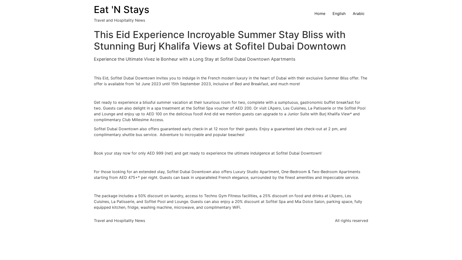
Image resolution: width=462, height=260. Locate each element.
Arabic (359, 13)
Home (319, 13)
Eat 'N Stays (121, 9)
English (339, 13)
